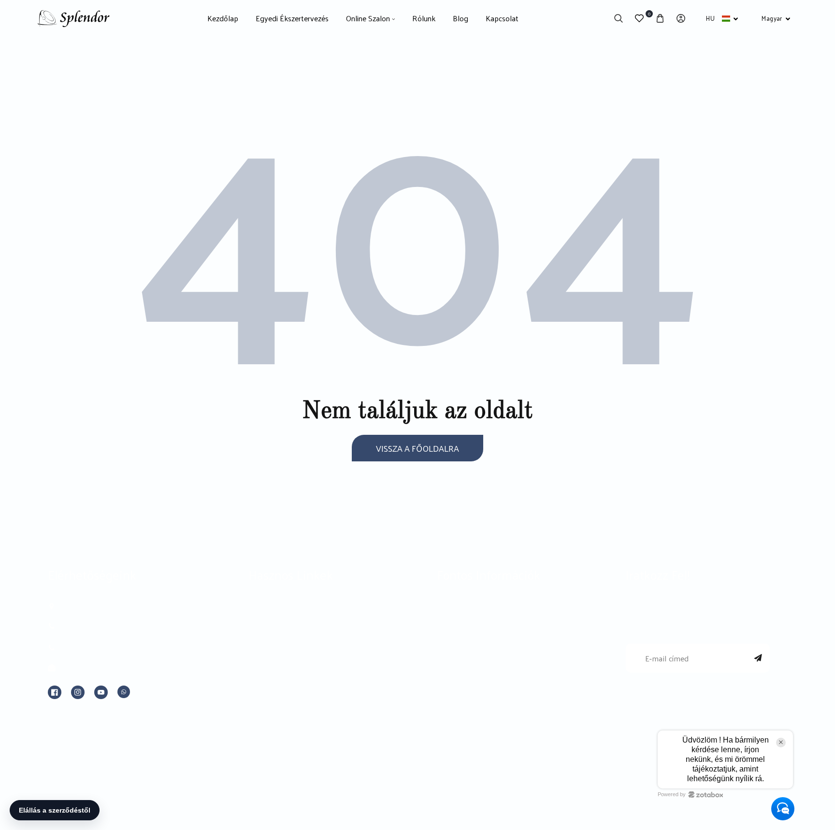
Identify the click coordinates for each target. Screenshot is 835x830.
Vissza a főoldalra (417, 448)
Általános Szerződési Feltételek (495, 631)
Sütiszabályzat (463, 677)
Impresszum (460, 608)
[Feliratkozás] (758, 658)
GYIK (258, 722)
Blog (257, 677)
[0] (639, 18)
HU (710, 18)
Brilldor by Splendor (285, 631)
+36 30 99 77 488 (91, 648)
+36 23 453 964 (87, 626)
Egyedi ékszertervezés (290, 608)
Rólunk (261, 654)
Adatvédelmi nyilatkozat (481, 654)
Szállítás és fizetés (470, 700)
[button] (618, 18)
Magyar (772, 18)
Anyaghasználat (277, 700)
